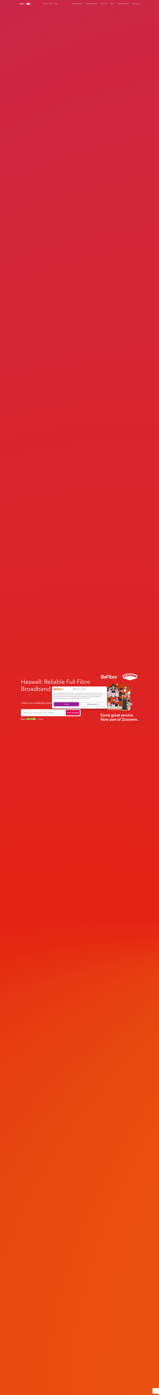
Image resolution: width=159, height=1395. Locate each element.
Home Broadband (77, 3)
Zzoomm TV (103, 3)
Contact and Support (123, 3)
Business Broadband (91, 3)
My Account (135, 3)
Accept (66, 704)
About (112, 3)
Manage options (92, 704)
